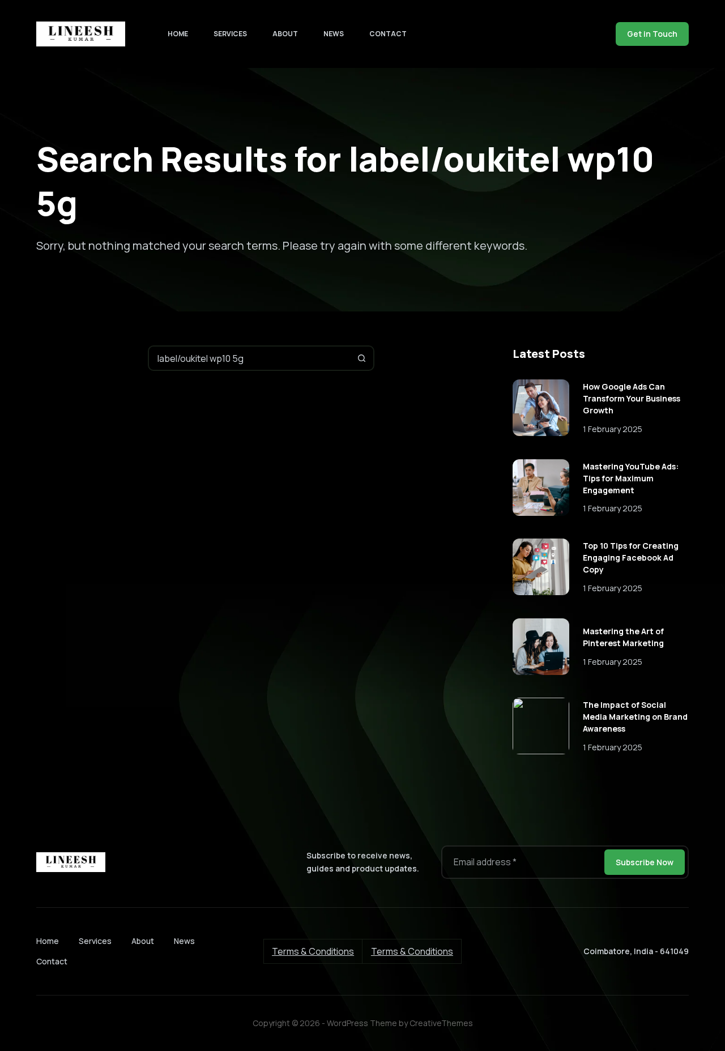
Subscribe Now (644, 862)
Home (178, 34)
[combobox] (249, 358)
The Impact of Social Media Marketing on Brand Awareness (635, 716)
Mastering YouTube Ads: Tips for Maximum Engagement (631, 478)
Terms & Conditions (313, 951)
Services (230, 34)
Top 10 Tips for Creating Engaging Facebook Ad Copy (631, 557)
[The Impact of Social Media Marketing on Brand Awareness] (541, 726)
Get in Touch (652, 33)
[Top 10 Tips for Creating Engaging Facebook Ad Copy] (541, 567)
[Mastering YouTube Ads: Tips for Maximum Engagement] (541, 487)
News (333, 34)
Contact (388, 34)
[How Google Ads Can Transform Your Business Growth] (541, 407)
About (285, 34)
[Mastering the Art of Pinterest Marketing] (541, 646)
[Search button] (361, 358)
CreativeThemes (441, 1023)
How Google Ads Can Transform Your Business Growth (631, 398)
